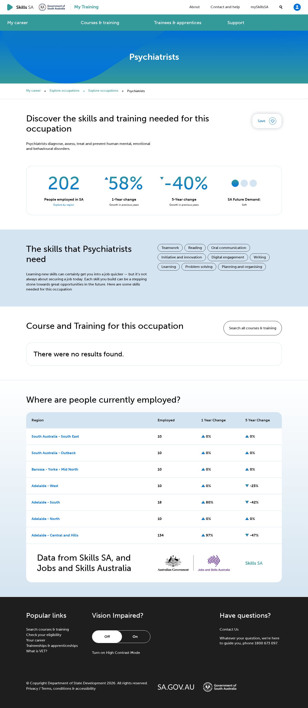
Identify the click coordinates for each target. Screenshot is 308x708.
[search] (281, 7)
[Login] (297, 7)
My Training (86, 6)
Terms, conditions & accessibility (68, 688)
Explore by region (63, 204)
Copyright (38, 683)
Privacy (32, 688)
